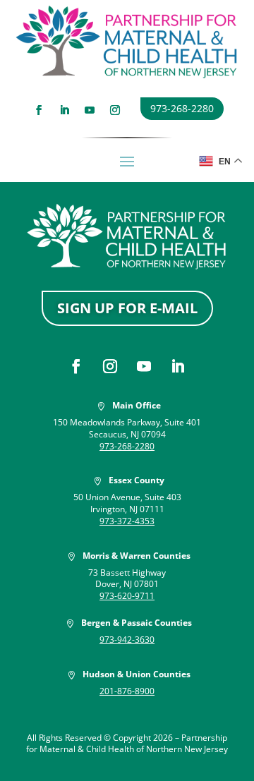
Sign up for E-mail (127, 307)
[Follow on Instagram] (115, 110)
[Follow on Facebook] (39, 110)
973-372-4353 (127, 521)
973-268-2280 (182, 108)
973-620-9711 (127, 596)
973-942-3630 (127, 640)
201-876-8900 (127, 691)
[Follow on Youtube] (89, 110)
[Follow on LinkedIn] (64, 110)
